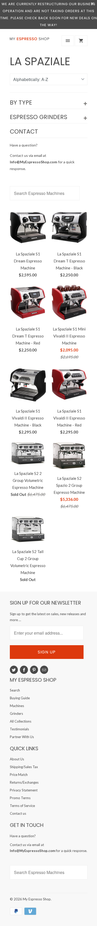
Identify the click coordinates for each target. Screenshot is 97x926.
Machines (17, 706)
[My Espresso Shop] (30, 42)
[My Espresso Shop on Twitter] (14, 670)
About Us (17, 759)
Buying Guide (20, 698)
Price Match (19, 775)
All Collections (20, 721)
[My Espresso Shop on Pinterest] (34, 670)
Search (15, 690)
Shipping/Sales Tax (24, 767)
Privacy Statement (24, 790)
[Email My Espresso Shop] (44, 670)
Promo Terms (20, 798)
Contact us (18, 813)
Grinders (16, 713)
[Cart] (81, 40)
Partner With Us (22, 737)
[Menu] (68, 40)
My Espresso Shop (37, 899)
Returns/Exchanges (24, 782)
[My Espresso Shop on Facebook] (24, 670)
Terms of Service (22, 806)
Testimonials (19, 729)
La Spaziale (40, 61)
